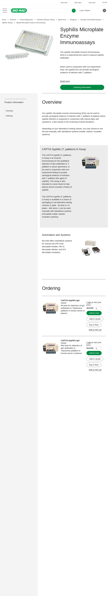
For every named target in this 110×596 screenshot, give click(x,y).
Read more (65, 81)
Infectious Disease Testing (46, 19)
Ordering (9, 116)
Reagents (73, 19)
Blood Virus (62, 19)
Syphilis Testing (7, 22)
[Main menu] (5, 10)
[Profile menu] (95, 10)
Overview (9, 111)
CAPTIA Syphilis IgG (70, 300)
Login (89, 302)
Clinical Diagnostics (26, 19)
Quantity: (90, 308)
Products (13, 19)
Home (4, 19)
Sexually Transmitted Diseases (90, 19)
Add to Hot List (95, 330)
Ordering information (82, 87)
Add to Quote (95, 319)
